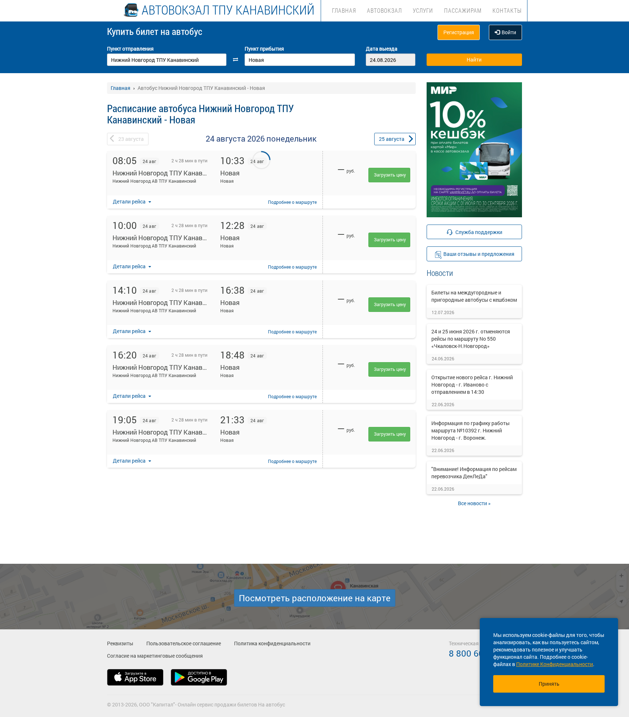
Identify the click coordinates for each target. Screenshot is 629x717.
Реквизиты (120, 643)
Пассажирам (463, 10)
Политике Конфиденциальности (554, 664)
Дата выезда (381, 48)
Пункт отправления (130, 48)
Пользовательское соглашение (183, 643)
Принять (549, 683)
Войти (509, 32)
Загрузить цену (390, 175)
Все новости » (474, 503)
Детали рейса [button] (130, 201)
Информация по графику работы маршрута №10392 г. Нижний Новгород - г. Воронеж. (470, 430)
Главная (344, 10)
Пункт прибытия (264, 48)
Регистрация (458, 32)
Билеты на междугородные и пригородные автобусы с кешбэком (474, 296)
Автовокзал (384, 10)
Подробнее (292, 202)
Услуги (423, 10)
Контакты (507, 10)
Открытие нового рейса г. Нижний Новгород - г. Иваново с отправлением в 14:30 (472, 384)
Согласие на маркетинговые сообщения (155, 655)
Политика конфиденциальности (272, 643)
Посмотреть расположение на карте (315, 598)
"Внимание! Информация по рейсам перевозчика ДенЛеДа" (474, 473)
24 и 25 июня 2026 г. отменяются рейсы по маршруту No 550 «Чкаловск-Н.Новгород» (470, 338)
